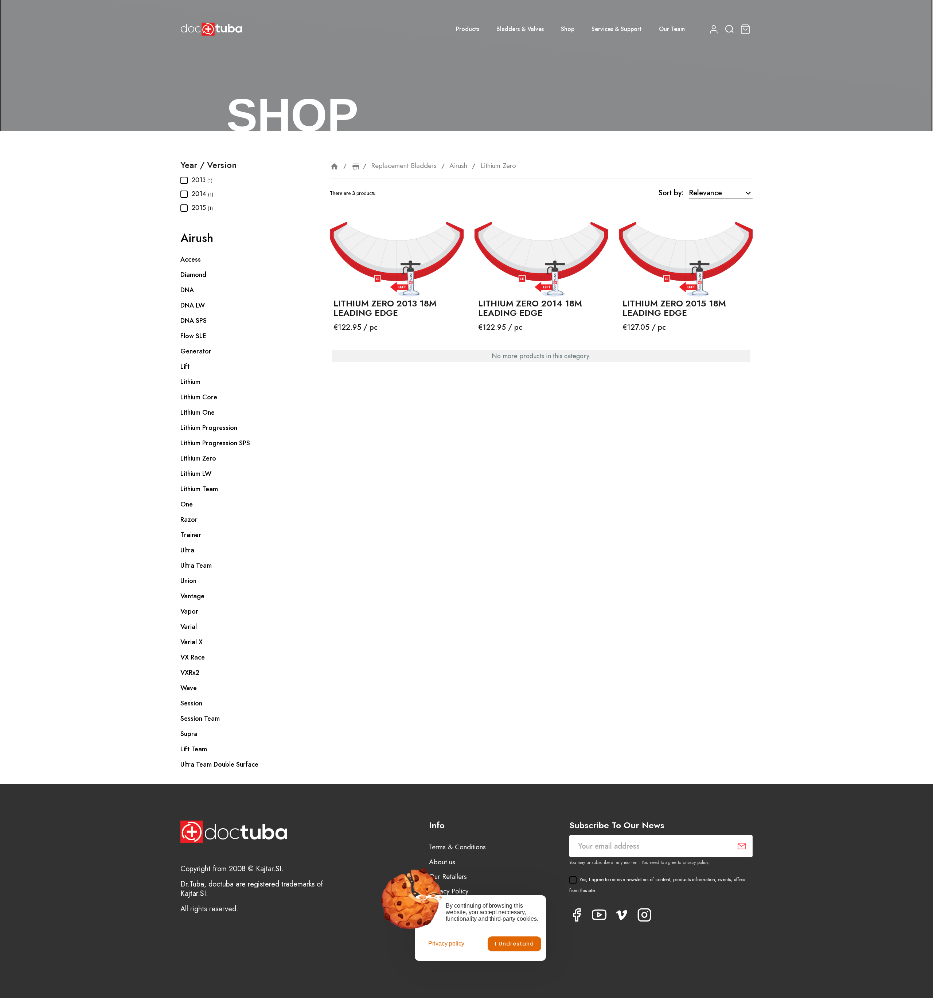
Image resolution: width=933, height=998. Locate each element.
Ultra (187, 550)
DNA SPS (193, 320)
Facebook (576, 915)
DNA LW (192, 305)
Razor (189, 519)
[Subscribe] (742, 846)
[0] (746, 29)
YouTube (599, 915)
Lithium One (197, 412)
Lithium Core (198, 397)
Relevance (705, 193)
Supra (189, 734)
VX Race (192, 657)
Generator (195, 351)
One (186, 504)
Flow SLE (193, 336)
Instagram (644, 915)
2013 (202, 180)
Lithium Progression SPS (215, 443)
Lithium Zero (198, 458)
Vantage (192, 596)
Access (190, 259)
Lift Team (193, 749)
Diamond (193, 274)
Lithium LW (195, 473)
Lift (185, 366)
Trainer (190, 535)
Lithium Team (199, 489)
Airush (196, 238)
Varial (188, 626)
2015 (202, 207)
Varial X (191, 642)
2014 (202, 194)
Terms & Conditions (457, 847)
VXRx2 (189, 672)
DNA (187, 290)
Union (188, 581)
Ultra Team (196, 565)
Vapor (189, 611)
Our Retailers (448, 876)
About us (442, 862)
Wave (188, 688)
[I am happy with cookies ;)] (514, 943)
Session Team (200, 718)
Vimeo (621, 915)
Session (191, 703)
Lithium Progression (208, 428)
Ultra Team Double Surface (219, 764)
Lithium (190, 382)
